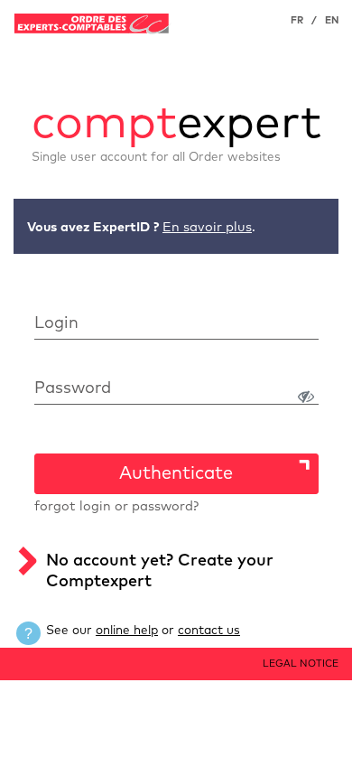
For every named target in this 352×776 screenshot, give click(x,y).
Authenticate (176, 473)
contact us (209, 630)
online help (127, 630)
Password (72, 388)
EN (331, 20)
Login (56, 323)
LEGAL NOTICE (300, 663)
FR (297, 20)
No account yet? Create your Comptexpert (159, 571)
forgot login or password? (116, 506)
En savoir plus (207, 227)
